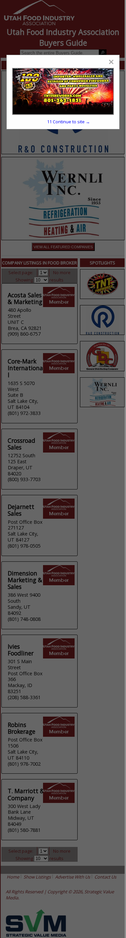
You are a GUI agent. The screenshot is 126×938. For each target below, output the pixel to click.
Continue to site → (68, 122)
